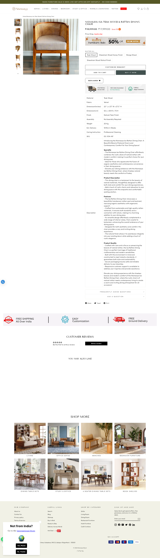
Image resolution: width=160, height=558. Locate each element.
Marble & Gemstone (100, 9)
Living (45, 9)
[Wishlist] (138, 9)
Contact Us (18, 514)
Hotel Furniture (86, 523)
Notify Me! (98, 34)
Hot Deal (51, 530)
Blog (49, 514)
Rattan (115, 9)
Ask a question (115, 296)
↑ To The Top (80, 551)
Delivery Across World (55, 527)
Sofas (37, 9)
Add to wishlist (93, 80)
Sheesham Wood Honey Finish (111, 55)
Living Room (85, 514)
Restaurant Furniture (87, 520)
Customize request (115, 67)
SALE (123, 9)
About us (17, 511)
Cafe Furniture (86, 527)
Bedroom (65, 9)
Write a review (96, 343)
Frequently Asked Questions (115, 292)
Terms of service (19, 520)
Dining (55, 9)
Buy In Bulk (51, 520)
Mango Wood (131, 55)
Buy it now (131, 72)
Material (90, 51)
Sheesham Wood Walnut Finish (99, 60)
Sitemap (50, 517)
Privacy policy (19, 517)
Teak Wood (91, 55)
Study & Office (80, 9)
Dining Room (85, 517)
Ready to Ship (52, 523)
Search (50, 511)
